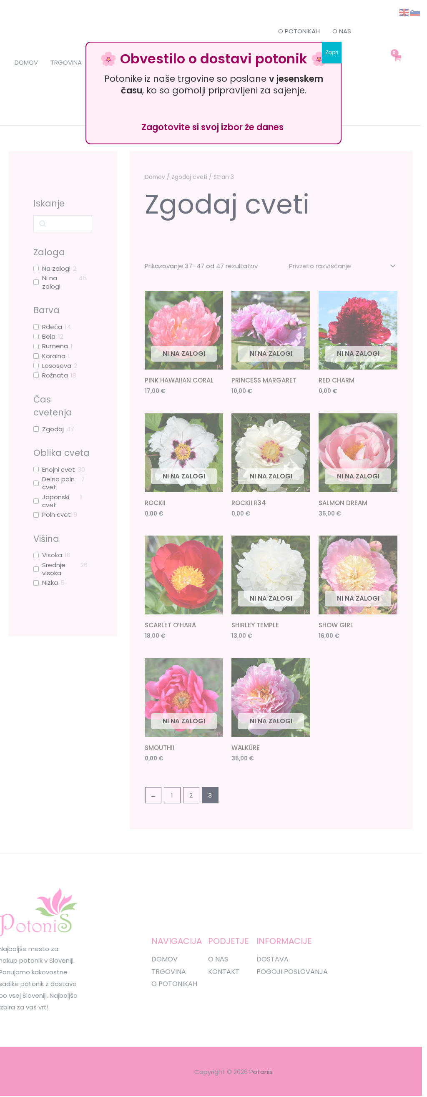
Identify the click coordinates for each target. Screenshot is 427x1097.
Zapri (331, 52)
